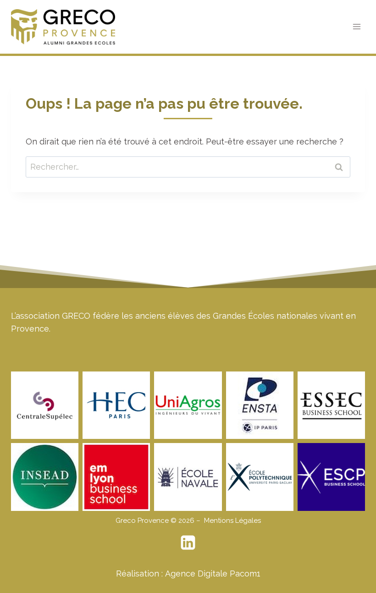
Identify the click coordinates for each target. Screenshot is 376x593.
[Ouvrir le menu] (356, 27)
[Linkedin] (188, 542)
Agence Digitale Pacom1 (212, 573)
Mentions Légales (232, 520)
